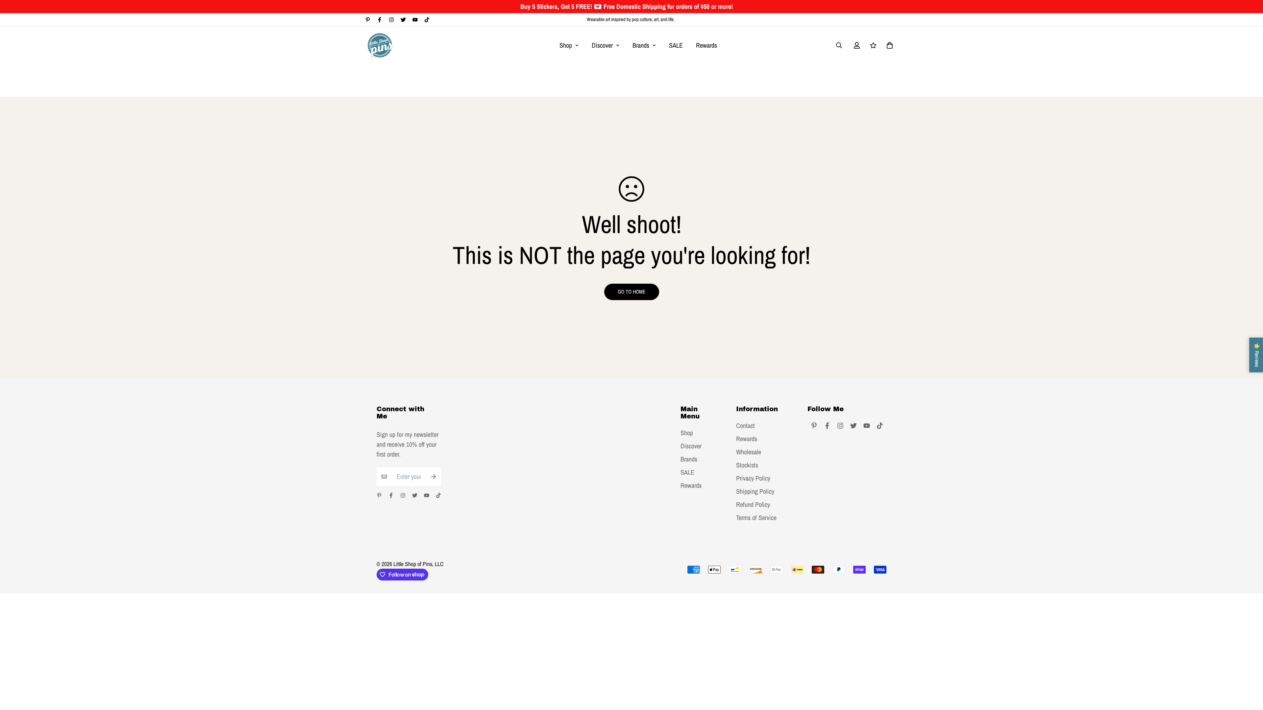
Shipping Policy (755, 491)
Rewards (706, 45)
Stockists (747, 465)
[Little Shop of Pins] (380, 45)
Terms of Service (756, 518)
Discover (602, 45)
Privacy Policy (753, 478)
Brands (640, 45)
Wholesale (748, 452)
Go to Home (632, 291)
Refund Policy (753, 505)
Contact (745, 426)
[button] (888, 45)
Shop (565, 45)
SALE (676, 45)
